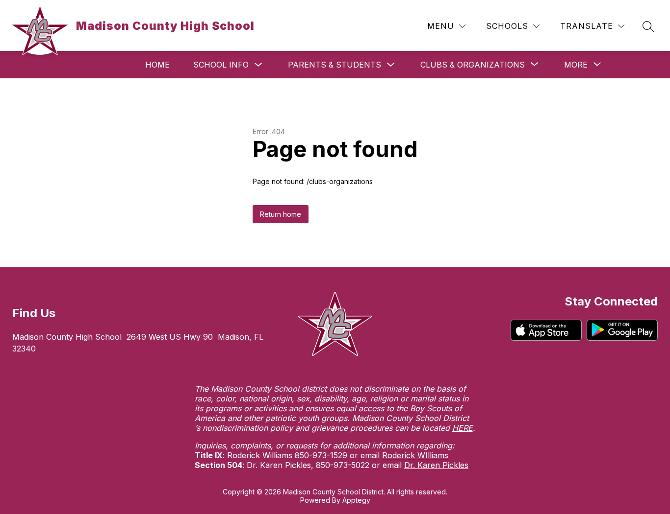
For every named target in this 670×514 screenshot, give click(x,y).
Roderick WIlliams (415, 455)
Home (157, 65)
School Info (221, 65)
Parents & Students (334, 65)
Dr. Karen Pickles (436, 465)
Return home (280, 214)
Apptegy (356, 500)
